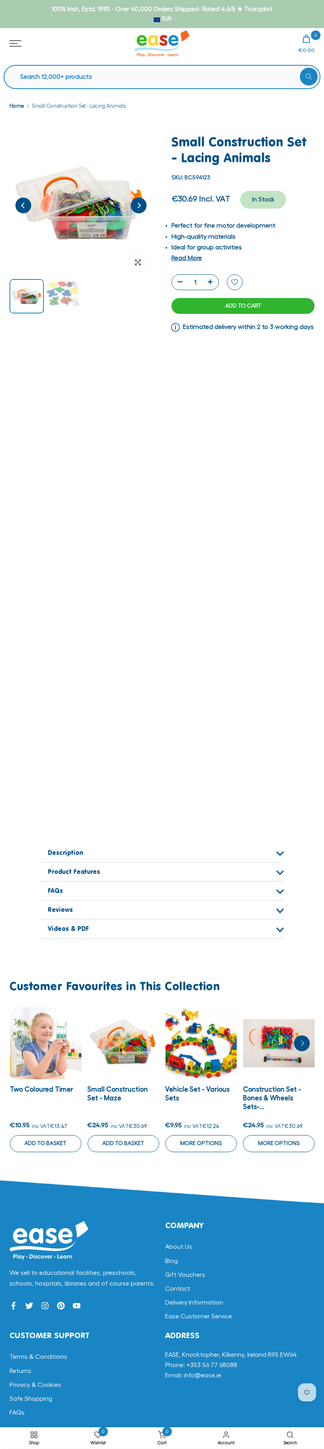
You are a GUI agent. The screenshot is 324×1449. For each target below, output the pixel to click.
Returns (20, 1371)
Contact (177, 1289)
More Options (201, 1143)
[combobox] (166, 77)
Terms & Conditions (38, 1357)
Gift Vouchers (185, 1275)
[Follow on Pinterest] (61, 1306)
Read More (186, 258)
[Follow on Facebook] (13, 1306)
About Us (178, 1247)
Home (16, 105)
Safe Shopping (30, 1399)
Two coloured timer (41, 1089)
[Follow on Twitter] (29, 1306)
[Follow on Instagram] (45, 1306)
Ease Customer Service (198, 1316)
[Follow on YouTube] (77, 1306)
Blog (171, 1261)
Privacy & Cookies (35, 1385)
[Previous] (23, 205)
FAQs (16, 1412)
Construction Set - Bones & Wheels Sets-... (272, 1098)
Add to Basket (45, 1143)
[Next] (139, 205)
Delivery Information (194, 1302)
